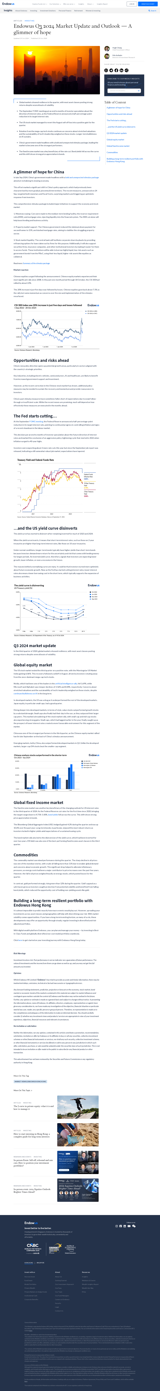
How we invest (29, 1277)
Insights (8, 10)
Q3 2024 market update (117, 133)
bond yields (53, 814)
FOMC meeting (36, 421)
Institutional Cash (30, 1296)
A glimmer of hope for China (118, 107)
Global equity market (116, 139)
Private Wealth (29, 1288)
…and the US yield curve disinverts (121, 127)
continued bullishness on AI (25, 693)
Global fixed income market (118, 146)
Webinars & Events (88, 1280)
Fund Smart (28, 1280)
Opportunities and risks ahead (119, 114)
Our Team (58, 1292)
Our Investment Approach (64, 1284)
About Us (58, 1277)
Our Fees (58, 1288)
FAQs (84, 1292)
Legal (57, 1307)
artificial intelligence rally (66, 683)
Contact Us (59, 1311)
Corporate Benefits (31, 1299)
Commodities (112, 152)
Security (58, 1303)
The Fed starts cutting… (117, 120)
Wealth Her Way (87, 1288)
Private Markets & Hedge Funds (35, 1292)
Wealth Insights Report (90, 1284)
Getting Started (61, 1280)
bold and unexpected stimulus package (82, 177)
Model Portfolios (30, 1284)
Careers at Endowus (62, 1299)
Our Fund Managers (62, 1296)
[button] (39, 4)
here (20, 940)
